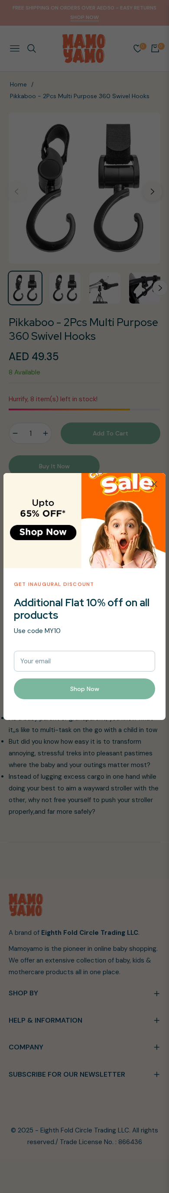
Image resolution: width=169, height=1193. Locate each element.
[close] (154, 484)
